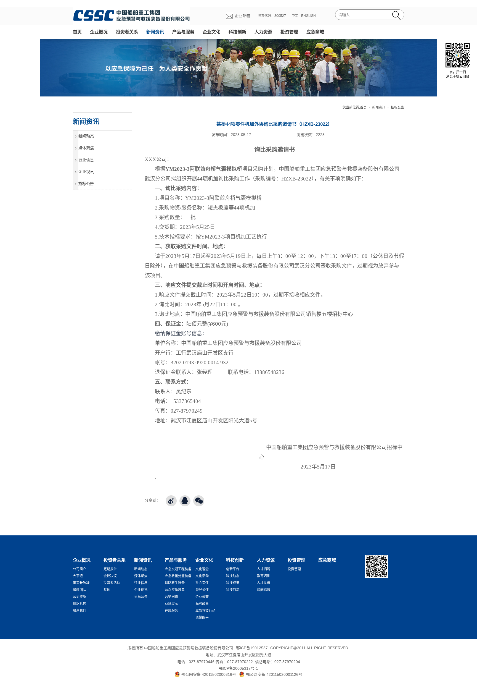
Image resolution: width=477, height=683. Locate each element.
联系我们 (79, 611)
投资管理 (289, 32)
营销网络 (171, 597)
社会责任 (202, 583)
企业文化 (211, 32)
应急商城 (315, 32)
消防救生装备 (175, 583)
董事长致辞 (81, 583)
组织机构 (79, 604)
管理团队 (79, 590)
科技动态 (232, 576)
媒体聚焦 (86, 148)
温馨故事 (202, 617)
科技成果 (232, 583)
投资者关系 (127, 32)
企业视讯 (86, 171)
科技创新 (237, 32)
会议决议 (110, 576)
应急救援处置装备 (178, 576)
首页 (77, 32)
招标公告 (397, 107)
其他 (107, 590)
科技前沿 (232, 590)
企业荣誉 (202, 597)
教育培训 (263, 576)
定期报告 (110, 569)
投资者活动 (112, 583)
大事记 (78, 576)
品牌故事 (202, 604)
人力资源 (263, 32)
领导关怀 (202, 590)
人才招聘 (263, 569)
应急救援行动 (205, 611)
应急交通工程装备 (178, 569)
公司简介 (79, 569)
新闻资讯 (155, 32)
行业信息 (86, 160)
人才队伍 (263, 583)
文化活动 (202, 576)
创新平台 (232, 569)
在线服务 (171, 611)
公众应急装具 (175, 590)
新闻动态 (86, 136)
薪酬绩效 (263, 590)
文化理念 (202, 569)
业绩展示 (171, 604)
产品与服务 (183, 32)
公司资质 (79, 597)
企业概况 (99, 32)
